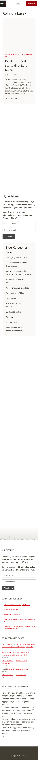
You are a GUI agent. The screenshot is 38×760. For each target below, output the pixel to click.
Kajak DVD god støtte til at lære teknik (16, 65)
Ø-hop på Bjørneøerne (11, 609)
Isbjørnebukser (21, 675)
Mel (3, 652)
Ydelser (9, 252)
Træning (9, 317)
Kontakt (31, 4)
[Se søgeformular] (12, 4)
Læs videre (11, 98)
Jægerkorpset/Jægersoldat (17, 288)
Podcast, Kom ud (13, 322)
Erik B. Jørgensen (7, 644)
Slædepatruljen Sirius (15, 293)
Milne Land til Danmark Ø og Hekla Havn (17, 605)
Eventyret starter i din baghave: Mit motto (15, 329)
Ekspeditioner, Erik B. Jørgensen (14, 281)
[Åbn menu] (23, 3)
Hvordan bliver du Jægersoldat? (17, 669)
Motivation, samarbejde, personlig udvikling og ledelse (18, 272)
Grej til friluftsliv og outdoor (14, 305)
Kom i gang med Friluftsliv (17, 257)
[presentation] (19, 34)
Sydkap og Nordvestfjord (12, 614)
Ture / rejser (11, 298)
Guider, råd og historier (15, 312)
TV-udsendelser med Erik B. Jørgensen (16, 264)
